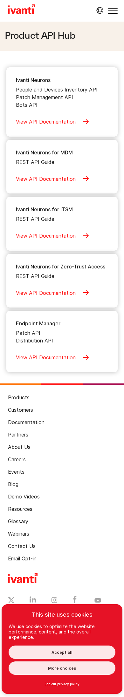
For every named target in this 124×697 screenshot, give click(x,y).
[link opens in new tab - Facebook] (75, 601)
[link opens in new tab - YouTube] (97, 601)
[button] (113, 10)
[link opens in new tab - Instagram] (54, 601)
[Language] (98, 10)
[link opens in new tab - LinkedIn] (33, 601)
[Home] (21, 10)
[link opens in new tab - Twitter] (11, 601)
